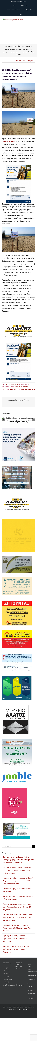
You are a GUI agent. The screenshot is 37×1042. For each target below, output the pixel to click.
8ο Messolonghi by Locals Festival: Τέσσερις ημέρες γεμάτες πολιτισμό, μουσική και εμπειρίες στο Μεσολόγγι (18, 860)
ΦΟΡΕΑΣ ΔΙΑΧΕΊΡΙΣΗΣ (27, 389)
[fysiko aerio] (18, 166)
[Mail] (19, 977)
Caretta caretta (8, 142)
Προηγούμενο (20, 61)
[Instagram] (21, 974)
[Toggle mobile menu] (33, 19)
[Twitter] (17, 977)
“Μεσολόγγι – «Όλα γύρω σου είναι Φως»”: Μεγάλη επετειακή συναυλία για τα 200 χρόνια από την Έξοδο (18, 881)
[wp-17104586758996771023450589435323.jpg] (18, 321)
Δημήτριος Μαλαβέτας (11, 384)
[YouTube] (15, 974)
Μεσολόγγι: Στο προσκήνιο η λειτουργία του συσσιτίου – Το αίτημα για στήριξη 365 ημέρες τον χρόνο (18, 870)
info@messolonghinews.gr (18, 1)
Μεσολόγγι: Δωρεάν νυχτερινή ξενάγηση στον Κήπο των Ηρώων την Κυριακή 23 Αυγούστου (17, 907)
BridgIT (25, 1009)
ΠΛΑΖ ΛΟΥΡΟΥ (14, 389)
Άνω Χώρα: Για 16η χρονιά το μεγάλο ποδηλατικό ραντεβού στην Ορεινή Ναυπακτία (16, 949)
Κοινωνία (17, 387)
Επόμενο (30, 61)
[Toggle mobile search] (29, 19)
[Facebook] (18, 974)
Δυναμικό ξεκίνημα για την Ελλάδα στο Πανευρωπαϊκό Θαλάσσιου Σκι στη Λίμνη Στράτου (17, 928)
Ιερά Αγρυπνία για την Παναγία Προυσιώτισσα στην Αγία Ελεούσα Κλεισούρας (15, 938)
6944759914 (7, 979)
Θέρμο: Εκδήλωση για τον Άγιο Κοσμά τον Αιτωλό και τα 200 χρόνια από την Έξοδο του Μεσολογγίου (17, 917)
